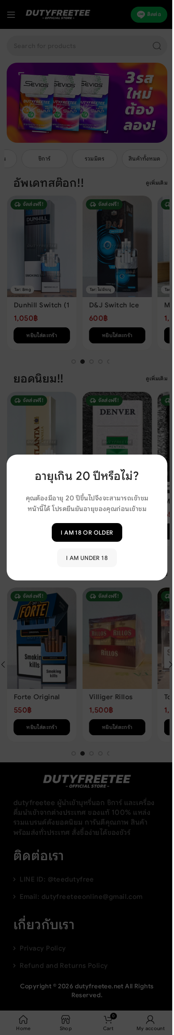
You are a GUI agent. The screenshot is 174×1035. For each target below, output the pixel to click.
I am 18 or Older (87, 532)
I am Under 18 (87, 557)
